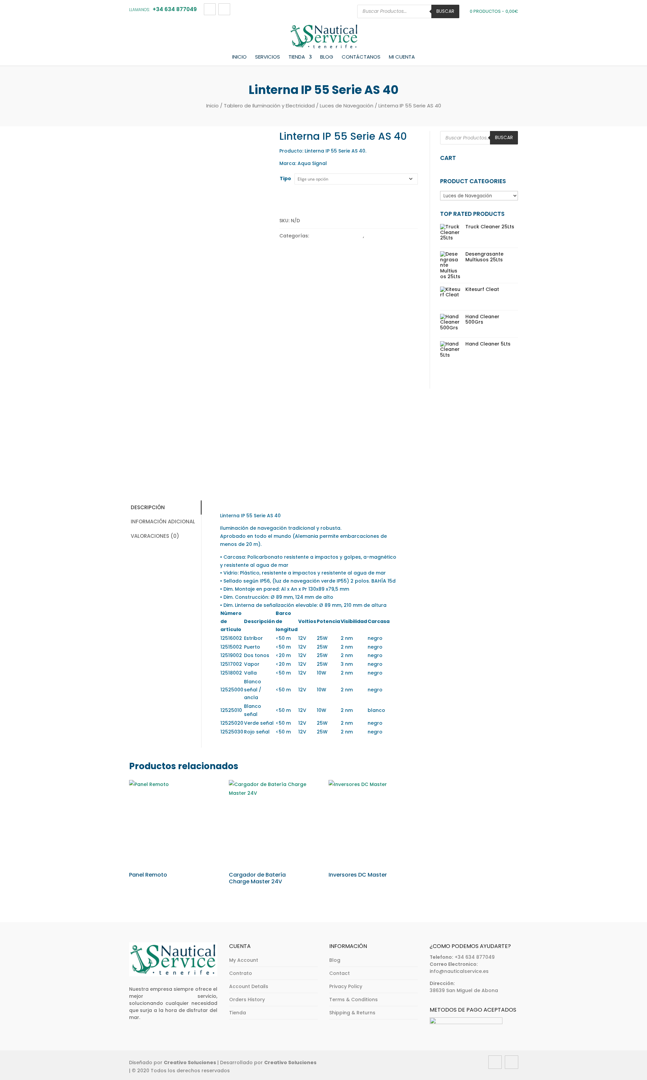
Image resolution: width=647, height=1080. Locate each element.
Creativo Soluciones (190, 1062)
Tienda (296, 57)
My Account (243, 960)
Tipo (285, 178)
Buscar (445, 11)
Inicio (239, 57)
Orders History (247, 999)
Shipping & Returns (352, 1012)
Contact (339, 973)
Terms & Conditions (353, 999)
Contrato (240, 973)
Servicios (267, 57)
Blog (326, 57)
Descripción (148, 507)
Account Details (248, 986)
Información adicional (163, 521)
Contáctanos (361, 57)
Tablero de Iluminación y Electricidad (269, 105)
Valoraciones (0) (155, 535)
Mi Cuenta (402, 57)
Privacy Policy (345, 986)
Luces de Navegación (346, 105)
